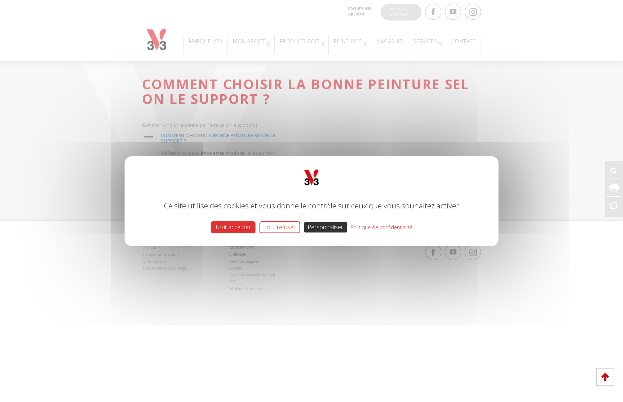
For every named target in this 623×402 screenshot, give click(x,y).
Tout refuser (280, 227)
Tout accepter (233, 227)
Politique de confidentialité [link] (381, 226)
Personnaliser (325, 227)
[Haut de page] (605, 377)
